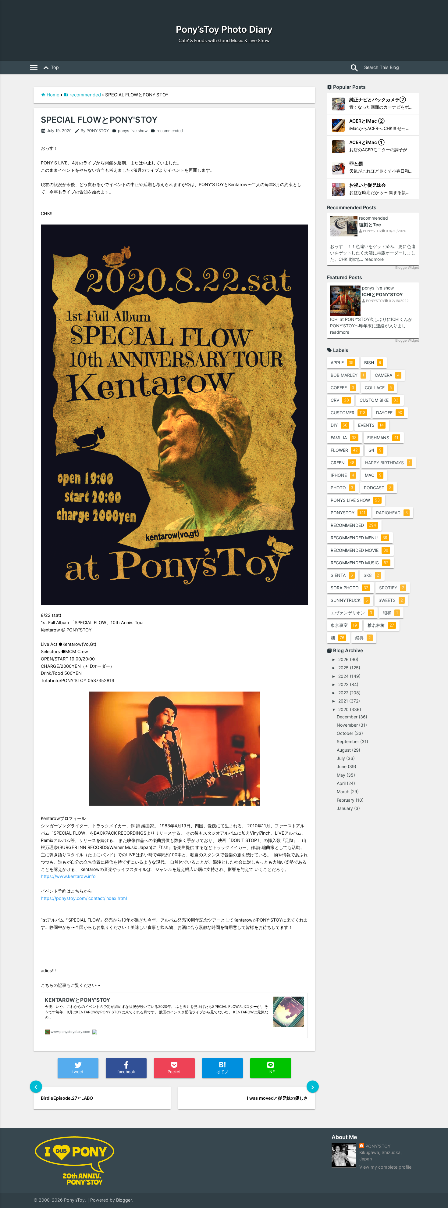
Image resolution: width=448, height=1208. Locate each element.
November (347, 725)
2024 (343, 676)
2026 (343, 659)
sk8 (371, 575)
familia (344, 437)
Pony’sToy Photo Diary (224, 29)
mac (373, 475)
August (344, 750)
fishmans (382, 437)
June (342, 766)
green (342, 462)
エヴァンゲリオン (351, 612)
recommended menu (359, 537)
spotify (391, 587)
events (371, 425)
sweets (391, 600)
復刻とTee (370, 225)
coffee (342, 387)
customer (348, 412)
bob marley (347, 375)
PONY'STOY (378, 1146)
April (341, 783)
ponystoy (348, 512)
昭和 (390, 612)
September (348, 741)
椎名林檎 (381, 625)
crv (340, 400)
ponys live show (130, 130)
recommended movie (359, 550)
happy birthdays (388, 462)
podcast (378, 487)
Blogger (124, 1200)
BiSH (372, 362)
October (345, 733)
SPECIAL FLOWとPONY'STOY (99, 119)
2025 (343, 667)
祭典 (363, 637)
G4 (375, 450)
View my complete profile (385, 1167)
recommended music (360, 562)
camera (387, 375)
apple (342, 362)
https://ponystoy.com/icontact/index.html (84, 898)
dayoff (389, 412)
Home (53, 95)
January (345, 808)
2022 (343, 692)
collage (378, 387)
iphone (342, 475)
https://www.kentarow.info (68, 876)
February (345, 800)
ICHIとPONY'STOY (382, 294)
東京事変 (344, 625)
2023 (343, 684)
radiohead (392, 512)
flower (344, 450)
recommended (85, 95)
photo (342, 487)
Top (50, 68)
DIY (339, 425)
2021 (343, 700)
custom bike (379, 400)
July (341, 758)
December (347, 716)
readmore (374, 259)
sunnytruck (349, 600)
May (341, 775)
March (343, 791)
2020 (343, 709)
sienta (342, 575)
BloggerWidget (407, 267)
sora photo (349, 587)
